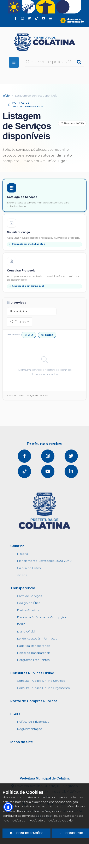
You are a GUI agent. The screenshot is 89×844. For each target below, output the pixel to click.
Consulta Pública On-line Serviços (41, 681)
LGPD (15, 714)
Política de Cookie (59, 820)
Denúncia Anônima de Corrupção (41, 617)
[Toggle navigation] (14, 62)
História (22, 554)
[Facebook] (15, 18)
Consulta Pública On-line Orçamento (43, 688)
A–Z (30, 334)
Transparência (22, 588)
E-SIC (21, 624)
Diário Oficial (26, 631)
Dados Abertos (28, 610)
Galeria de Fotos (29, 568)
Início (6, 95)
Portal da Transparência (34, 653)
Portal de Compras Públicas (34, 701)
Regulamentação (29, 729)
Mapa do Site (21, 742)
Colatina (17, 546)
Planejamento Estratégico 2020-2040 (44, 561)
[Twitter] (29, 18)
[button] (8, 807)
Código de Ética (28, 603)
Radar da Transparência (33, 646)
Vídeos (22, 575)
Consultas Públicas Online (32, 673)
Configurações (29, 833)
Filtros (19, 322)
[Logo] (44, 42)
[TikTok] (36, 18)
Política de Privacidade (26, 820)
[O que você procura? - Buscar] (79, 62)
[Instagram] (22, 18)
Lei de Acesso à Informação (37, 638)
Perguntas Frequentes (33, 660)
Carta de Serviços (29, 596)
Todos (48, 334)
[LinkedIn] (50, 18)
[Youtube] (43, 18)
